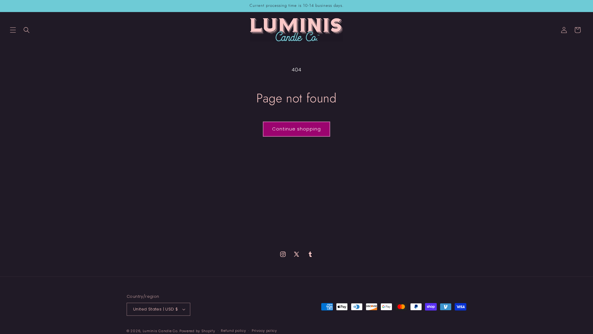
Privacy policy (264, 330)
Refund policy (233, 330)
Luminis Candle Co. (161, 330)
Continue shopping (296, 129)
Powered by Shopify (197, 330)
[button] (13, 30)
